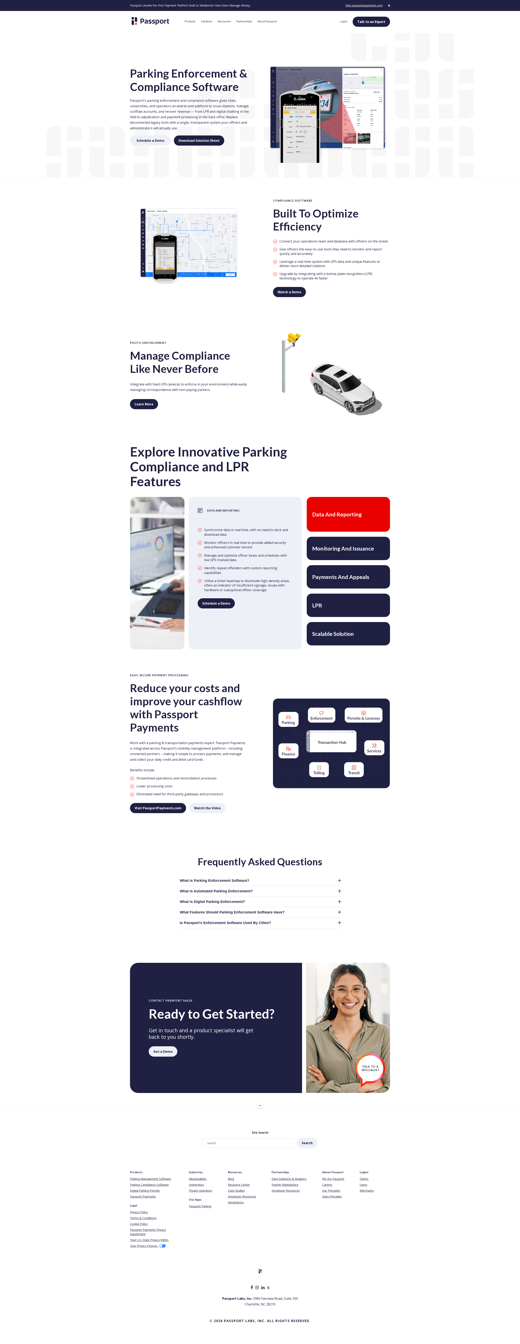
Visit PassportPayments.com (158, 808)
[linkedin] (263, 1288)
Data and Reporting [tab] (337, 514)
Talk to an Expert (371, 21)
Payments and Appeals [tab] (340, 577)
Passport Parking (200, 1206)
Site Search (260, 1132)
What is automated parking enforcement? (216, 891)
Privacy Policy (139, 1212)
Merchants (367, 1191)
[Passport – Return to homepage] (155, 21)
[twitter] (268, 1288)
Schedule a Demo (153, 140)
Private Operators (200, 1191)
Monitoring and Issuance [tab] (343, 548)
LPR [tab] (317, 605)
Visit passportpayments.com (364, 5)
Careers (327, 1185)
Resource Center (239, 1185)
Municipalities (198, 1179)
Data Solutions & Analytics (289, 1179)
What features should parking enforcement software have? (232, 912)
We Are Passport (333, 1179)
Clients (364, 1179)
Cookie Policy (139, 1224)
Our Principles (331, 1191)
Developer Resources (242, 1196)
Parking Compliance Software (149, 1185)
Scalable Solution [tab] (333, 633)
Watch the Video (207, 808)
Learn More (144, 404)
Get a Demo (163, 1051)
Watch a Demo (289, 292)
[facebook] (252, 1288)
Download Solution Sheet (201, 140)
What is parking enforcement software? (214, 881)
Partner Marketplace (285, 1185)
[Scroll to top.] (260, 1105)
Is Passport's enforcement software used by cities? (225, 923)
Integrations (236, 1202)
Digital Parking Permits (145, 1191)
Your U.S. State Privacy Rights (149, 1240)
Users (363, 1185)
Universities (196, 1185)
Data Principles (332, 1196)
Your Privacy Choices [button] (144, 1246)
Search (307, 1143)
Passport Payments (143, 1196)
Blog (231, 1179)
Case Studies (236, 1191)
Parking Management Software (150, 1179)
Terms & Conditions (143, 1218)
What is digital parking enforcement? (212, 902)
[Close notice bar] (389, 5)
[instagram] (257, 1288)
